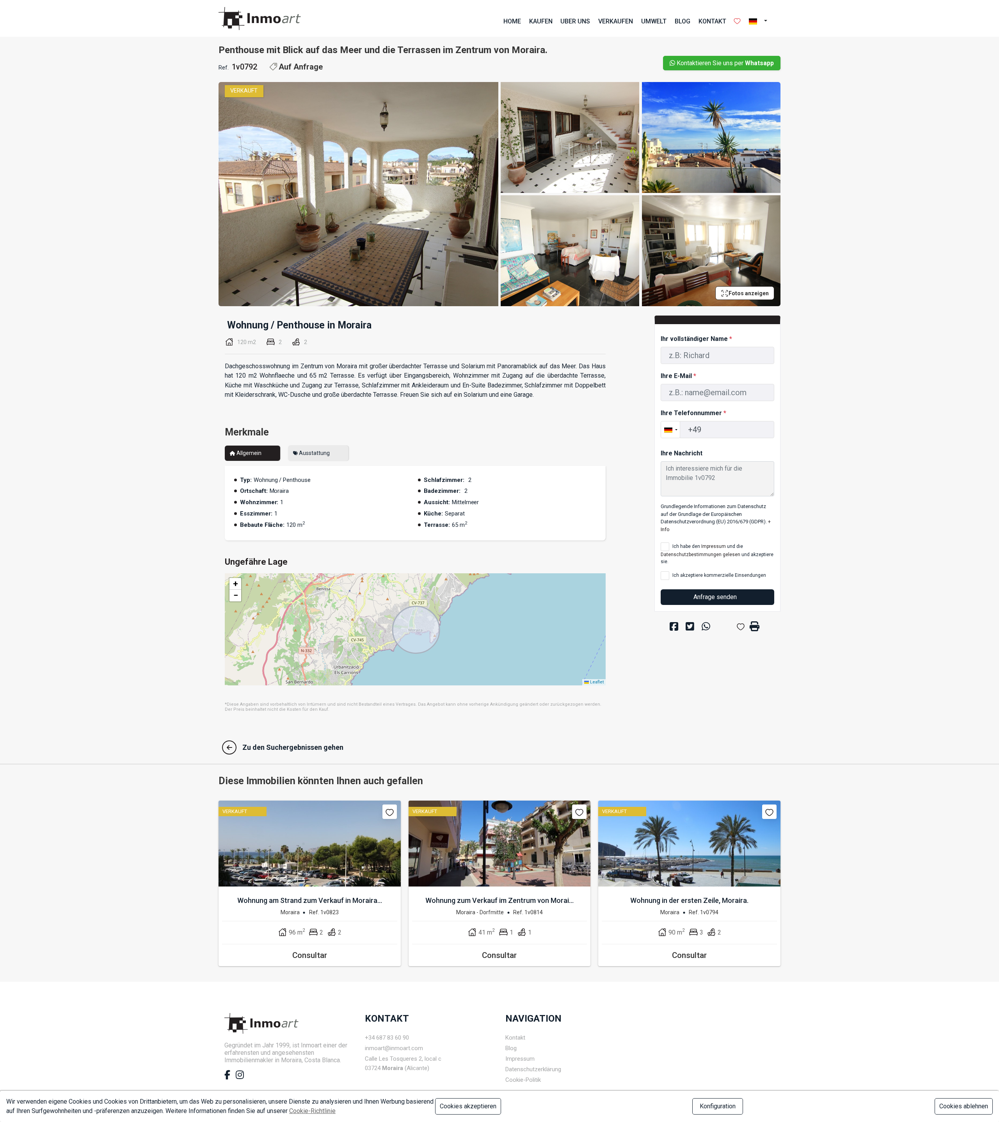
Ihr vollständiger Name (696, 338)
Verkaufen (615, 21)
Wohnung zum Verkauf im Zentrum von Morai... (499, 900)
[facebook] (227, 1076)
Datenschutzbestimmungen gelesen (700, 554)
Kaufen (541, 21)
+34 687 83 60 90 (387, 1037)
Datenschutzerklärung (533, 1069)
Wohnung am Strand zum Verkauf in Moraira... (309, 900)
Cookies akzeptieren (468, 1106)
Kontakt (712, 21)
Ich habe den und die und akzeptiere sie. (717, 554)
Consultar (309, 955)
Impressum (713, 546)
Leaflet (596, 682)
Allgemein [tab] (248, 453)
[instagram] (240, 1076)
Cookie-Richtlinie (312, 1111)
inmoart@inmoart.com (394, 1048)
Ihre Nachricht (681, 453)
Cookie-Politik (523, 1079)
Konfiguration (718, 1106)
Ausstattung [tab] (314, 453)
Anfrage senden (715, 597)
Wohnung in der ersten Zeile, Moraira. (689, 900)
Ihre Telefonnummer (693, 413)
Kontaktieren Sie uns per (724, 63)
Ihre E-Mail (678, 376)
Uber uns (575, 21)
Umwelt (654, 21)
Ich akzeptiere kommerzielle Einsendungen (718, 575)
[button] (760, 21)
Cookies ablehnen (963, 1106)
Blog (682, 21)
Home (512, 21)
